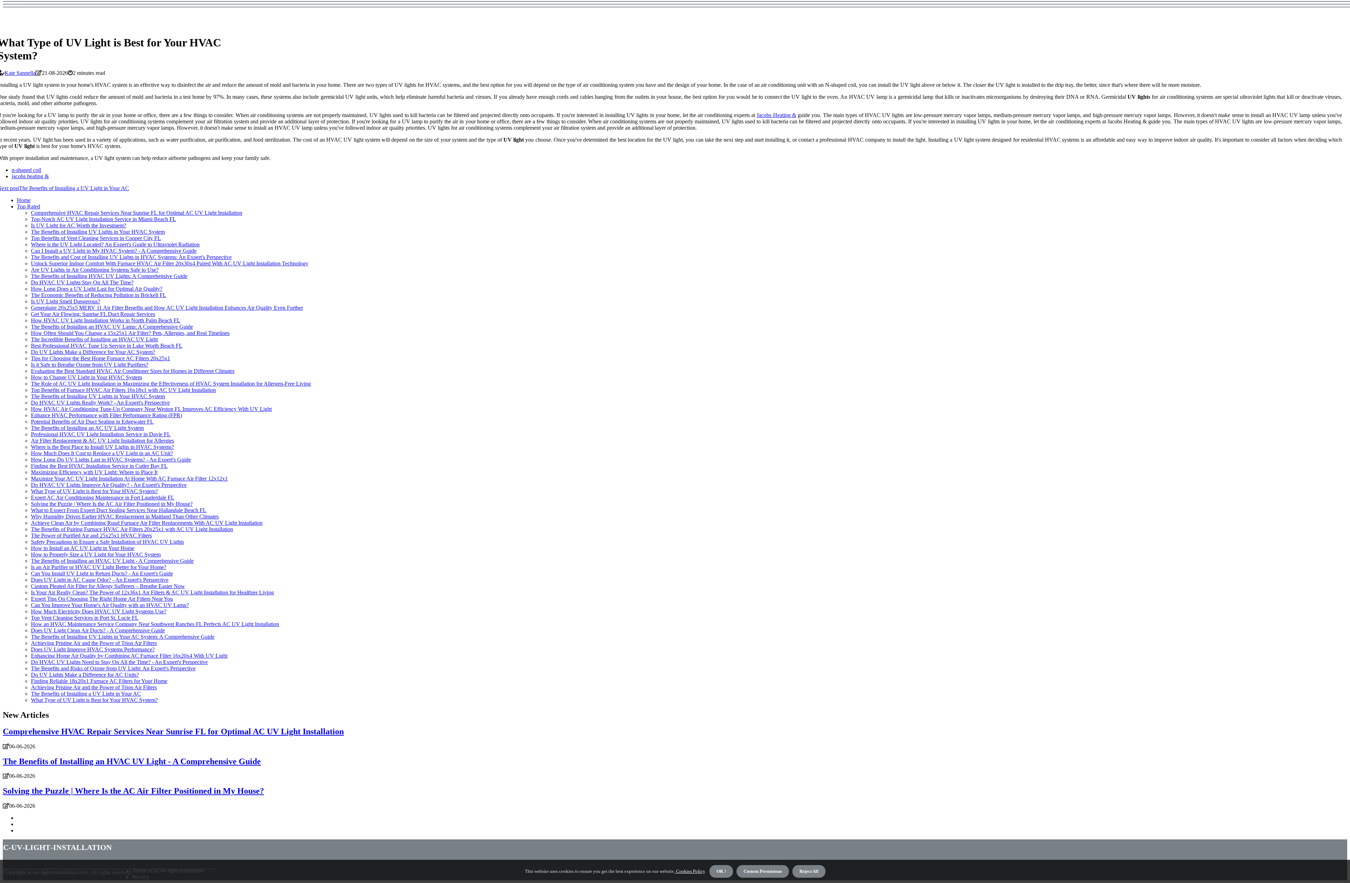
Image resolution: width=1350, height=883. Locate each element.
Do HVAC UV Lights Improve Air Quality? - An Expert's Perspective (109, 485)
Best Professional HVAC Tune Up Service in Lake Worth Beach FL (106, 346)
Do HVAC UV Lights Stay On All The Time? (82, 282)
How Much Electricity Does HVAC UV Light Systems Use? (98, 611)
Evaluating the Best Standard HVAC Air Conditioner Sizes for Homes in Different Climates (132, 371)
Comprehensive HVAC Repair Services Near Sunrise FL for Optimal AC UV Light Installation (136, 213)
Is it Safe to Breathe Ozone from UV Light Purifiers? (89, 365)
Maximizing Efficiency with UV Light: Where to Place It (94, 472)
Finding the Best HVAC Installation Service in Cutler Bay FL (99, 466)
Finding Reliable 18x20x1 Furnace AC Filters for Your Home (99, 681)
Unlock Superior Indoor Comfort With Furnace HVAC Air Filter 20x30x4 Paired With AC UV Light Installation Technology (169, 263)
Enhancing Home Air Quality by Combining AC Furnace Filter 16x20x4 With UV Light (129, 656)
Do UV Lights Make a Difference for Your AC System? (93, 352)
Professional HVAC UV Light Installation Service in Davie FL (101, 434)
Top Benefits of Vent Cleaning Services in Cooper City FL (96, 238)
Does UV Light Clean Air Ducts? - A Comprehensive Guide (98, 630)
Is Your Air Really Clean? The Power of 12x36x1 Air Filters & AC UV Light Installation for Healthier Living (152, 592)
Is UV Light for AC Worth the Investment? (78, 225)
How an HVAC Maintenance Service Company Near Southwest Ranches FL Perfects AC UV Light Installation (155, 624)
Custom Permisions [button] (763, 871)
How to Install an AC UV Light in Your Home (82, 548)
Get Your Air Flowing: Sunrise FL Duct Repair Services (93, 314)
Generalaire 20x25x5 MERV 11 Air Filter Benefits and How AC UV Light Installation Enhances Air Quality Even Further (167, 308)
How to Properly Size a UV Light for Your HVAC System (96, 554)
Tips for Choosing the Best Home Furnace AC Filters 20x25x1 (100, 358)
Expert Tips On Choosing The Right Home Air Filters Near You (102, 599)
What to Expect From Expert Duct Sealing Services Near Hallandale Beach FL (118, 510)
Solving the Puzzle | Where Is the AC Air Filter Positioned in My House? (112, 504)
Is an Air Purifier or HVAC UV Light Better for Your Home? (98, 567)
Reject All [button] (808, 871)
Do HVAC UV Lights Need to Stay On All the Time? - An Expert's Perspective (119, 662)
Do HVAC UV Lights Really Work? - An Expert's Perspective (100, 403)
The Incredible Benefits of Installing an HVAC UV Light (94, 339)
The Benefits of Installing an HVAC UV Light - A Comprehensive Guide (112, 561)
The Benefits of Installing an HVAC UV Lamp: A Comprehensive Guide (112, 327)
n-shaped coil (26, 170)
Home (24, 200)
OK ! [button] (721, 871)
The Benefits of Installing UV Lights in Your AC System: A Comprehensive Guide (122, 637)
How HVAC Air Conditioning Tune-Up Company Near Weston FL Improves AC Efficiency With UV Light (151, 409)
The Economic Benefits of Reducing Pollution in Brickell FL (98, 295)
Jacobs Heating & (776, 115)
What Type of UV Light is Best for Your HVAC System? (94, 491)
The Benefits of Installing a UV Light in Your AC (86, 694)
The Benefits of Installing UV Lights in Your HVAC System (98, 232)
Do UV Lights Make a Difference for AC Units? (85, 675)
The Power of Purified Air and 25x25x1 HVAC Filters (91, 536)
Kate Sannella (20, 73)
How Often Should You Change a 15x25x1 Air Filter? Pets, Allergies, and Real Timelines (130, 333)
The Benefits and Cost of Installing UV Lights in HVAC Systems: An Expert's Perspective (131, 257)
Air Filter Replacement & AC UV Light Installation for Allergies (102, 441)
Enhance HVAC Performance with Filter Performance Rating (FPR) (106, 415)
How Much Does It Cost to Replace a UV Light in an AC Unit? (102, 453)
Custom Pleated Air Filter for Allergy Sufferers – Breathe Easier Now (108, 586)
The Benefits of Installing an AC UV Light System (87, 428)
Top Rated (28, 207)
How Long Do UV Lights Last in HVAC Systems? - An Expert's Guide (111, 460)
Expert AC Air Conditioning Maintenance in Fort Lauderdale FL (102, 498)
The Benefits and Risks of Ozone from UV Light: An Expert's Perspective (113, 668)
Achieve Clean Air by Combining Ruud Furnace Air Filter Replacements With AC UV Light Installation (147, 523)
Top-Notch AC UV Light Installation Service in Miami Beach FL (103, 219)
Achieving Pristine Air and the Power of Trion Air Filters (94, 643)
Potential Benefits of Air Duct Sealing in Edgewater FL (92, 422)
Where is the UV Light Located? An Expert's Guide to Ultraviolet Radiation (115, 244)
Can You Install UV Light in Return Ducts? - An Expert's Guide (102, 573)
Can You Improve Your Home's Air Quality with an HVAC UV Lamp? (110, 605)
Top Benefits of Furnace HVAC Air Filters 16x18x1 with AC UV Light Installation (123, 390)
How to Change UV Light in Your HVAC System (86, 377)
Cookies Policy (690, 871)
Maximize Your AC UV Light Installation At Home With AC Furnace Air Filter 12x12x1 (129, 479)
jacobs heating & (30, 176)
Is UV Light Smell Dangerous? (65, 301)
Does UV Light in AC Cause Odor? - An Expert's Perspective (99, 580)
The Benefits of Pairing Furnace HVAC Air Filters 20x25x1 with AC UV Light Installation (132, 529)
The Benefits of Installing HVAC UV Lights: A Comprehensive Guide (109, 276)
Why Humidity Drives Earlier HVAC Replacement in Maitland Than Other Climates (125, 517)
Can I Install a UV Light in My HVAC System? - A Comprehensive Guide (114, 251)
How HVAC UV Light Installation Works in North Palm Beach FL (105, 320)
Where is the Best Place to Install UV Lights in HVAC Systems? (102, 447)
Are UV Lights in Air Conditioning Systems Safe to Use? (95, 270)
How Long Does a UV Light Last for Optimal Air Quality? (96, 289)
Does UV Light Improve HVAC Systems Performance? (93, 649)
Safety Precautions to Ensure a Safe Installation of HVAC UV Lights (107, 542)
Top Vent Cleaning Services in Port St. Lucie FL (85, 618)
